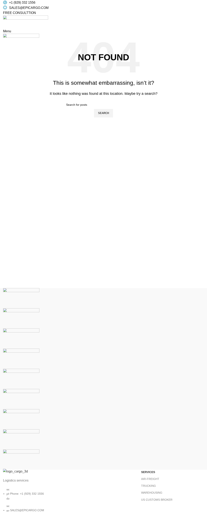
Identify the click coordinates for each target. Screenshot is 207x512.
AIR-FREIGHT (150, 479)
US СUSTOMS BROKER (156, 499)
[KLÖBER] (21, 358)
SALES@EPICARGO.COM (29, 7)
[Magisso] (21, 318)
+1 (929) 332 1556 (22, 2)
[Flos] (21, 419)
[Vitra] (21, 298)
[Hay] (21, 398)
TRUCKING (148, 485)
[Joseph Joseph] (21, 378)
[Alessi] (21, 459)
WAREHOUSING (151, 492)
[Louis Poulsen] (21, 338)
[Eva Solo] (21, 439)
